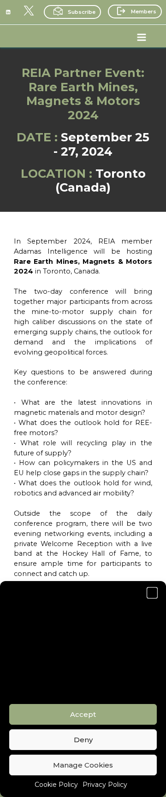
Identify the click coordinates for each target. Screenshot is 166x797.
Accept (83, 714)
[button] (152, 592)
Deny (83, 739)
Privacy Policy (105, 784)
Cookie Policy (56, 784)
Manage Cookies (83, 765)
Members (143, 11)
